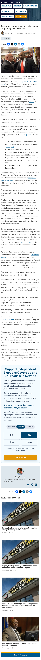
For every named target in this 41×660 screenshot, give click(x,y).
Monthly (21, 427)
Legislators (7, 11)
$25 (29, 435)
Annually (30, 427)
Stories (17, 6)
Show (20, 655)
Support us (21, 17)
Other (29, 442)
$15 (11, 435)
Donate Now (20, 457)
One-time (11, 427)
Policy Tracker (30, 6)
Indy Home (6, 6)
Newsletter (7, 17)
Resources (21, 11)
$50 (12, 442)
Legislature (6, 39)
